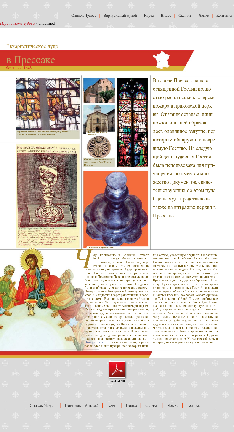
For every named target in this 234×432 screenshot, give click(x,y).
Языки (205, 15)
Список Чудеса (84, 15)
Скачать (186, 15)
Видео (167, 15)
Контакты (225, 15)
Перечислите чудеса (17, 23)
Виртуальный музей (121, 15)
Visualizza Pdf (117, 371)
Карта (150, 15)
